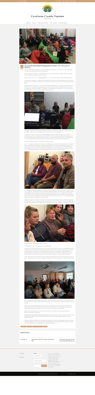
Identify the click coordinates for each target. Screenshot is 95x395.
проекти (54, 380)
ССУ (59, 376)
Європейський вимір (56, 368)
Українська (67, 1)
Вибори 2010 (51, 369)
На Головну (28, 22)
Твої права (54, 377)
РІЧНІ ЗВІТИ (21, 372)
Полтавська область (37, 326)
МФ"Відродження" (50, 372)
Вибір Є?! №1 (54, 369)
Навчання (49, 373)
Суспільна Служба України (47, 16)
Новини (23, 351)
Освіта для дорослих (51, 375)
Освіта (57, 373)
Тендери (55, 22)
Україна (45, 326)
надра (59, 379)
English (60, 1)
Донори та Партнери (63, 22)
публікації (57, 380)
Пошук (44, 380)
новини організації (50, 380)
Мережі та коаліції (55, 372)
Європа (53, 368)
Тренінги (49, 379)
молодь (57, 379)
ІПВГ (51, 22)
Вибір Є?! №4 (57, 369)
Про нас (34, 22)
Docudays (30, 326)
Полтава (49, 376)
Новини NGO (54, 373)
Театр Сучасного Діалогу (43, 22)
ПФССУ (55, 375)
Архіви (35, 368)
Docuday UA (23, 326)
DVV (51, 368)
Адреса (74, 1)
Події (57, 375)
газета (55, 379)
